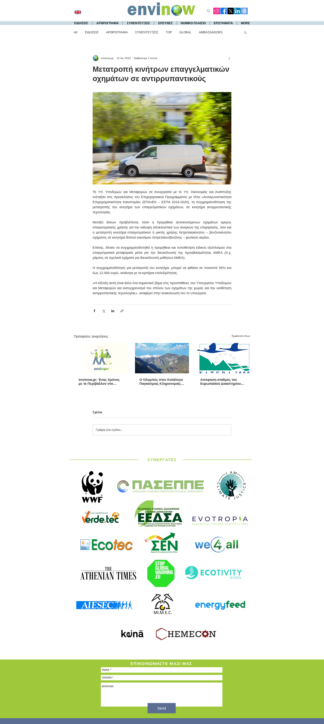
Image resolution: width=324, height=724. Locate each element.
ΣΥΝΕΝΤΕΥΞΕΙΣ (146, 32)
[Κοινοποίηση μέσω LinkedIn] (113, 311)
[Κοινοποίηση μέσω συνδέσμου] (122, 311)
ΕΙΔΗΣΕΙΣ (92, 32)
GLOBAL (185, 32)
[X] (230, 11)
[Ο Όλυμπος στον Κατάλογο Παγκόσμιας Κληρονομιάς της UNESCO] (162, 358)
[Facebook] (223, 11)
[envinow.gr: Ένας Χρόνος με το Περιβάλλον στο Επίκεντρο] (101, 358)
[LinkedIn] (237, 11)
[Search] (208, 11)
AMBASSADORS (211, 32)
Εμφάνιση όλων (241, 335)
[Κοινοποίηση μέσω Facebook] (94, 311)
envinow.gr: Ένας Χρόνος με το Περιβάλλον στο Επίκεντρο (99, 382)
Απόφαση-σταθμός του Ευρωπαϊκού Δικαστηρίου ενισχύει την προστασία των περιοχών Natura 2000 (222, 382)
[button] (245, 32)
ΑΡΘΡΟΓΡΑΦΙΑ (117, 32)
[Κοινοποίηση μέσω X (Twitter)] (103, 311)
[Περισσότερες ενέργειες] (229, 58)
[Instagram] (216, 11)
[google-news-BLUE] (244, 11)
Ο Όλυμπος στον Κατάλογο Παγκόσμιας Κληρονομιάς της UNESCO (161, 382)
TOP (169, 32)
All (75, 32)
